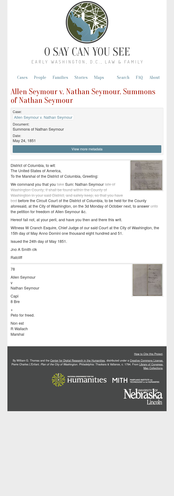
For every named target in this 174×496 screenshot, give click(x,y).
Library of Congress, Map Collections (151, 366)
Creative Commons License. (146, 360)
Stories (81, 77)
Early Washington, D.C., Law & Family (87, 61)
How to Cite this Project (148, 354)
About (154, 77)
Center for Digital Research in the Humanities (77, 360)
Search (123, 77)
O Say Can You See (87, 52)
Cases (22, 77)
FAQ (139, 77)
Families (60, 77)
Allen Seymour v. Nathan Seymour (43, 117)
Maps (99, 77)
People (40, 77)
